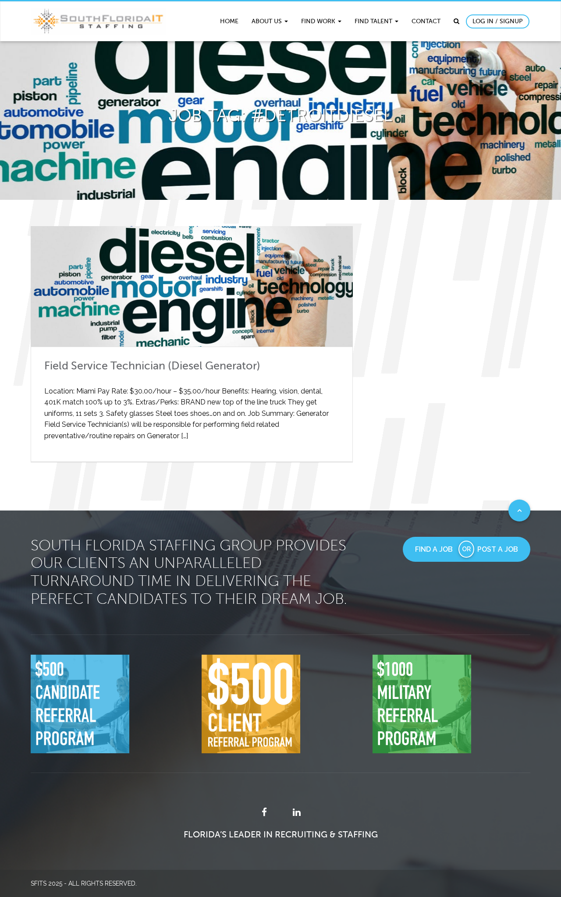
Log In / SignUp (497, 21)
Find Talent (374, 21)
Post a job (497, 549)
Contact (426, 21)
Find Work (319, 21)
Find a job (434, 549)
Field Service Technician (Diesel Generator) (152, 366)
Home (229, 21)
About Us (268, 21)
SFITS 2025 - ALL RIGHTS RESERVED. (84, 883)
